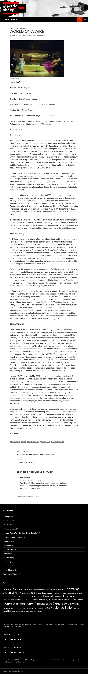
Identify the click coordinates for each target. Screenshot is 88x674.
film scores (78, 597)
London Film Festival (35, 608)
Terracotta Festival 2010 (25, 461)
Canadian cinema (48, 593)
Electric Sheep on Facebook (13, 652)
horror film (33, 603)
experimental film (28, 597)
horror (7, 603)
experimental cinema (17, 597)
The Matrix (45, 442)
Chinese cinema (59, 593)
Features (23, 28)
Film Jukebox (8, 549)
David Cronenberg (69, 593)
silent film (7, 611)
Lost (23, 442)
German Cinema (59, 600)
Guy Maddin (78, 600)
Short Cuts (7, 566)
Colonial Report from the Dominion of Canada (20, 533)
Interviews (7, 553)
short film (76, 608)
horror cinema (18, 604)
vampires (39, 611)
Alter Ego (6, 517)
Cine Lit (6, 525)
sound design (16, 611)
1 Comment (43, 36)
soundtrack (25, 611)
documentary (7, 597)
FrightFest (49, 600)
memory (44, 608)
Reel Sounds (8, 558)
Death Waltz (78, 593)
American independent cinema (40, 589)
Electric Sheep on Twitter (12, 639)
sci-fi (49, 607)
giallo (70, 600)
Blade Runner (25, 593)
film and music (38, 597)
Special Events (8, 570)
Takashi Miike (33, 611)
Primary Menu (85, 19)
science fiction (34, 442)
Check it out (14, 28)
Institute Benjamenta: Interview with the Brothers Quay (36, 453)
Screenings (7, 562)
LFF (27, 608)
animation (73, 589)
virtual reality (57, 442)
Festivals (6, 545)
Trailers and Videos (10, 574)
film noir (58, 597)
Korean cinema (19, 608)
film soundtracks (25, 600)
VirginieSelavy (30, 36)
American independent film (58, 589)
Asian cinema (12, 592)
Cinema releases (9, 529)
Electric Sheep (10, 19)
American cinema (22, 589)
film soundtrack (11, 599)
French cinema (38, 600)
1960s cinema (7, 589)
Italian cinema (46, 604)
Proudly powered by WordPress (13, 671)
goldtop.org (20, 662)
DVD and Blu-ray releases (12, 537)
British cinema (36, 593)
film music (48, 596)
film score (68, 596)
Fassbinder (15, 442)
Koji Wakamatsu (8, 608)
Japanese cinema (65, 603)
